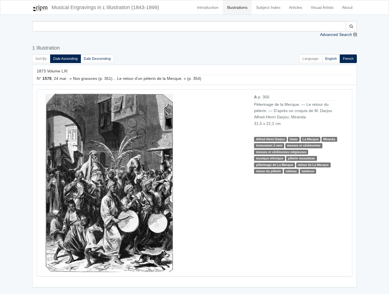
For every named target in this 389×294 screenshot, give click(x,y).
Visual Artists (322, 7)
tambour (308, 171)
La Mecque (310, 139)
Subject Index (268, 7)
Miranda (329, 139)
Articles (295, 7)
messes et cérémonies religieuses (281, 152)
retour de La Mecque (313, 165)
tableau (291, 171)
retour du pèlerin (268, 171)
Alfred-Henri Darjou (270, 139)
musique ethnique (269, 158)
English (331, 59)
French (348, 59)
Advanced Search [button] (336, 34)
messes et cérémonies (303, 145)
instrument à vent (269, 145)
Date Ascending (65, 59)
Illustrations (237, 7)
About (347, 7)
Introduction (207, 7)
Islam (294, 139)
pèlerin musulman (301, 158)
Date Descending (97, 59)
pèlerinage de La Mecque (274, 165)
